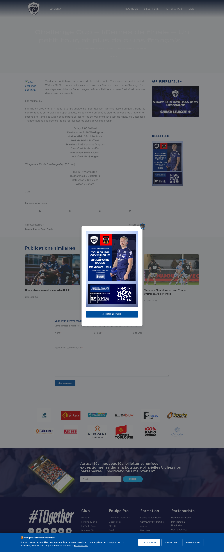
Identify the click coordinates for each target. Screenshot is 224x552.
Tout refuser (171, 542)
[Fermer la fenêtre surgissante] (142, 226)
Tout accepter (149, 542)
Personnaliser (193, 542)
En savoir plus (81, 545)
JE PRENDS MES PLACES (112, 314)
